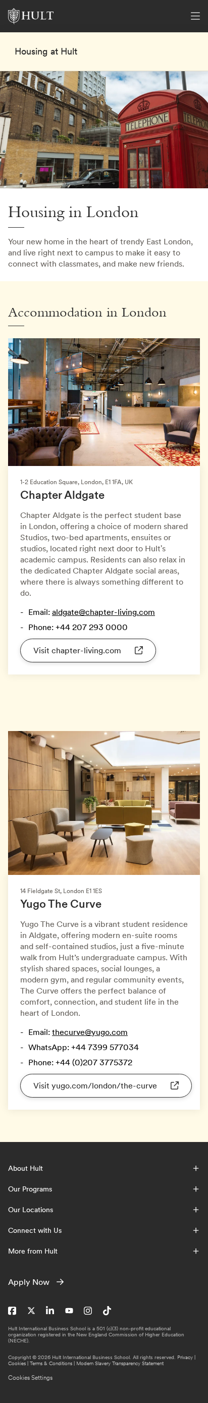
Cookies (17, 1363)
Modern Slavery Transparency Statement (120, 1363)
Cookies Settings (30, 1377)
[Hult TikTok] (107, 1311)
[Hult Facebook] (12, 1311)
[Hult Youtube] (69, 1311)
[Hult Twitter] (31, 1311)
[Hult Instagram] (88, 1311)
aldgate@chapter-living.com (103, 611)
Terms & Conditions (51, 1363)
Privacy (185, 1357)
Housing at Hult (46, 51)
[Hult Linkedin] (50, 1311)
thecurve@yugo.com (90, 1031)
